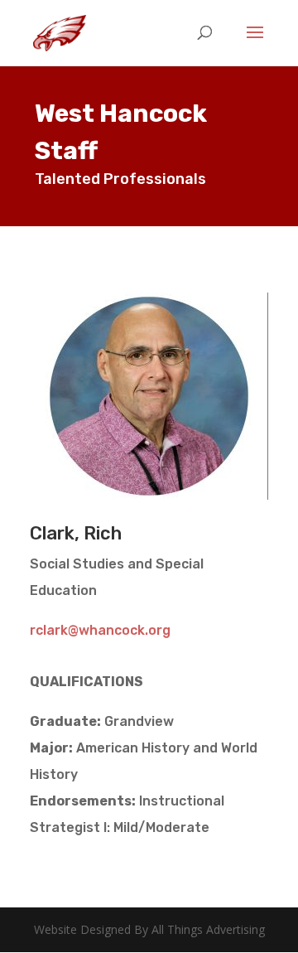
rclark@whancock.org (100, 630)
